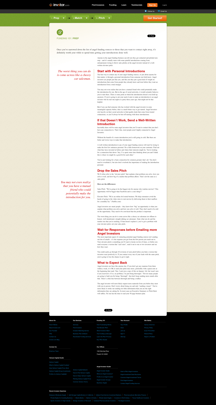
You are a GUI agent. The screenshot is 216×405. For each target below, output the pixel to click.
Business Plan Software (80, 334)
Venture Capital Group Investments (59, 371)
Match (77, 18)
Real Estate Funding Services (82, 337)
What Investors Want (103, 331)
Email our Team (54, 351)
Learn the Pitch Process (104, 337)
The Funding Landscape (104, 334)
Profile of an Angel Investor (105, 377)
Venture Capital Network (80, 370)
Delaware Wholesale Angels (57, 395)
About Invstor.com (54, 328)
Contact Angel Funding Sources (130, 383)
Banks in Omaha (91, 398)
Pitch (100, 18)
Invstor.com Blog (54, 340)
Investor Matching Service (81, 331)
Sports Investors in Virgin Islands (60, 401)
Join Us (122, 331)
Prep (55, 18)
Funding (112, 5)
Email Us (164, 11)
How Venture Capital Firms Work (59, 368)
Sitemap (122, 337)
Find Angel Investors (126, 380)
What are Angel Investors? (105, 374)
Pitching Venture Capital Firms (82, 379)
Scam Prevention (149, 331)
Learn (124, 5)
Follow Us (151, 11)
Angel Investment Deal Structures (130, 374)
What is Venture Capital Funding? (59, 365)
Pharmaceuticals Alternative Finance (135, 395)
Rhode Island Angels (105, 398)
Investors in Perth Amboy (122, 398)
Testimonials (136, 5)
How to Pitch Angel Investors (129, 371)
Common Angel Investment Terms (130, 377)
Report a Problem (149, 337)
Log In (164, 5)
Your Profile (124, 325)
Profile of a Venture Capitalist (58, 374)
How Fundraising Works (104, 325)
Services (75, 325)
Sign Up (152, 5)
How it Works (53, 325)
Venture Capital (53, 362)
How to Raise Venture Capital (82, 376)
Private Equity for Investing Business (61, 398)
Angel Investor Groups (103, 380)
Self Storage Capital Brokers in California (81, 395)
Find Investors (98, 5)
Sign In (122, 334)
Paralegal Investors (124, 401)
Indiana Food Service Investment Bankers (108, 395)
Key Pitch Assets (102, 340)
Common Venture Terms (80, 382)
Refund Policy (148, 334)
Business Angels (102, 383)
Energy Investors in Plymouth (82, 401)
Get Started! (155, 18)
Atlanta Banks (79, 398)
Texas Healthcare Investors (140, 398)
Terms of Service (149, 325)
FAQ (50, 334)
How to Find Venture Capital (81, 373)
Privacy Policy (148, 328)
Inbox (122, 328)
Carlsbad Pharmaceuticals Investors (105, 401)
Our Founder (53, 331)
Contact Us (52, 337)
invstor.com (59, 5)
